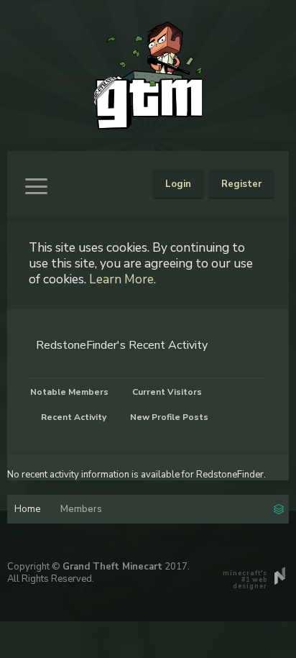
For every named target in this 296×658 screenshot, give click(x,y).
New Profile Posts (169, 417)
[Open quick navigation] (278, 507)
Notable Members (69, 392)
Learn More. (122, 279)
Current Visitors (167, 392)
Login (178, 184)
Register (241, 184)
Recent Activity (73, 417)
